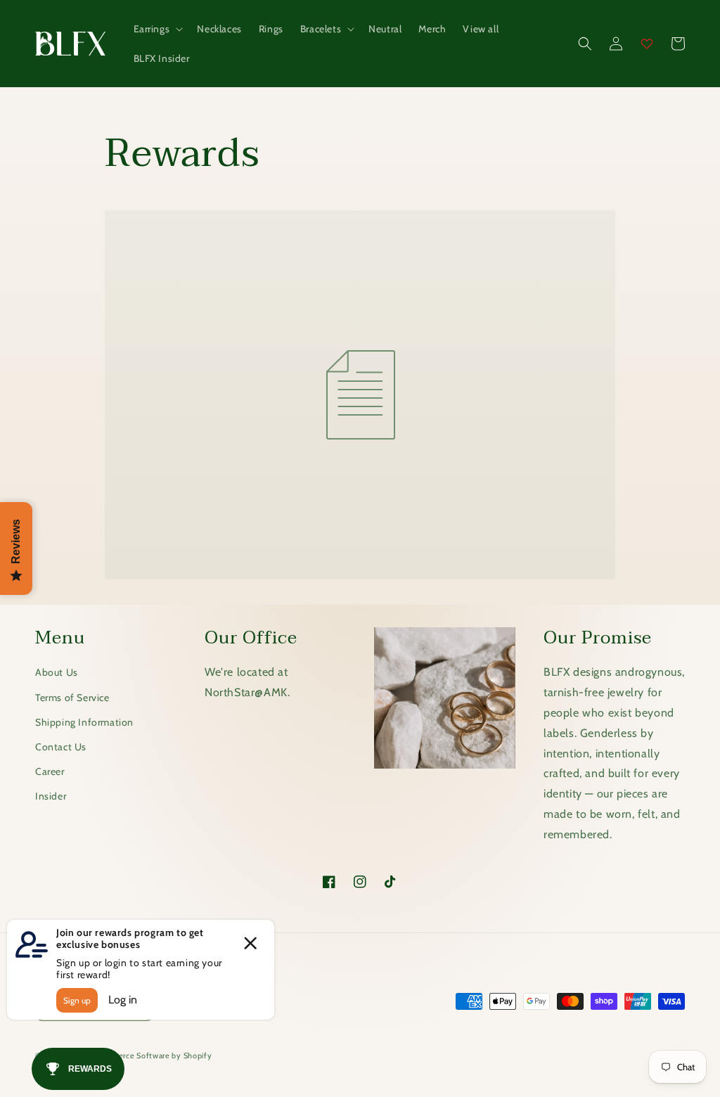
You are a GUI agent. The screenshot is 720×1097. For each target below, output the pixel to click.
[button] (157, 29)
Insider (50, 796)
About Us (56, 672)
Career (50, 771)
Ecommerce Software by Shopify (151, 1055)
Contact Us (60, 746)
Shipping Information (84, 722)
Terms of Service (72, 697)
